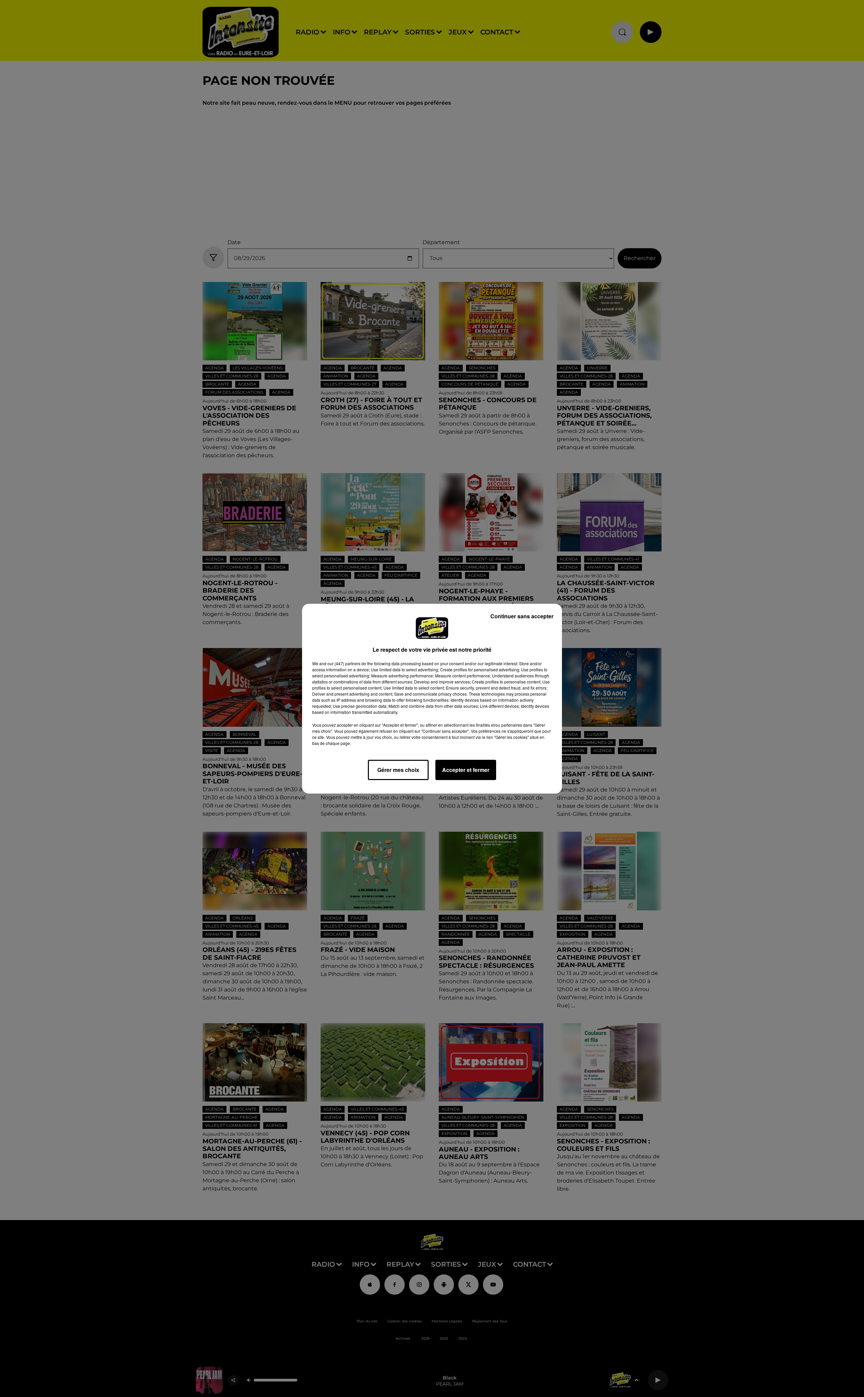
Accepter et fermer (465, 770)
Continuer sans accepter (522, 616)
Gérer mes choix (398, 770)
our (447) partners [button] (343, 663)
